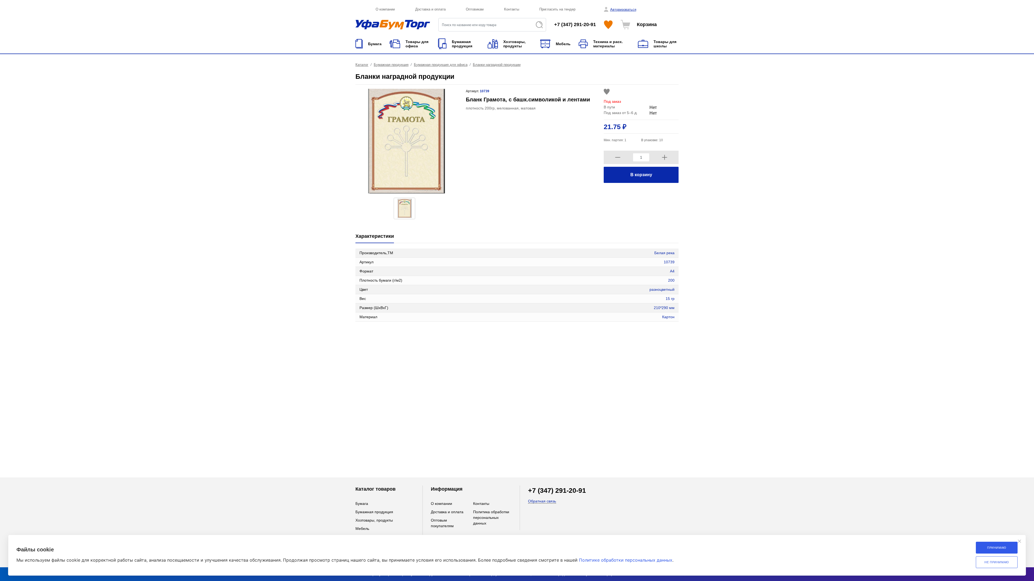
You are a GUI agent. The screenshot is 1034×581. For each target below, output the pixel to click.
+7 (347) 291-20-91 (575, 24)
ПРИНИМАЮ (996, 547)
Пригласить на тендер (557, 9)
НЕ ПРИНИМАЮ (996, 562)
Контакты (511, 9)
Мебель (362, 528)
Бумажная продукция (391, 65)
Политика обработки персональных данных (491, 517)
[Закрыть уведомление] (1019, 541)
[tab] (374, 236)
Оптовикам (475, 9)
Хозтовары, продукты (374, 520)
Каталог (361, 65)
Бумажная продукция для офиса (440, 65)
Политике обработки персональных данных (625, 560)
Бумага (361, 503)
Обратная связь (542, 501)
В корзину (641, 174)
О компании (385, 9)
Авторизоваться (623, 10)
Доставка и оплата (430, 9)
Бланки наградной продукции (497, 65)
